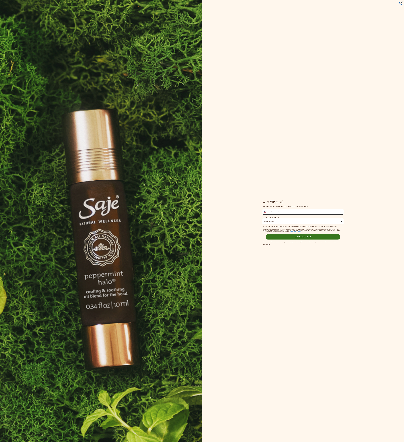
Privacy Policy (293, 231)
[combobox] (266, 211)
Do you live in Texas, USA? (271, 217)
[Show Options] (341, 221)
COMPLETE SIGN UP (303, 237)
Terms (299, 231)
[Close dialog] (401, 3)
